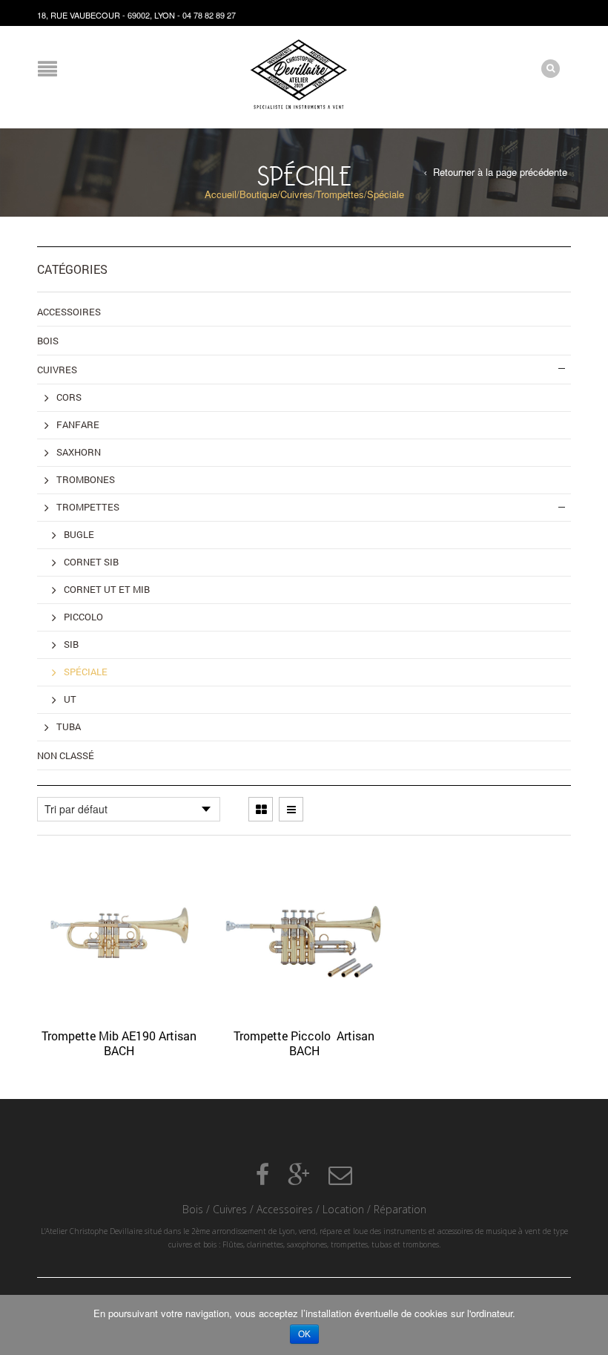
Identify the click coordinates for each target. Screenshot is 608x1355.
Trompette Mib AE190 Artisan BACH (119, 1043)
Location (343, 1209)
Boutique (258, 194)
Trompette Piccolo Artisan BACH (304, 1043)
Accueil (221, 194)
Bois (192, 1209)
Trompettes (340, 194)
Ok (304, 1334)
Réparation (400, 1209)
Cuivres (296, 194)
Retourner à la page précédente (500, 172)
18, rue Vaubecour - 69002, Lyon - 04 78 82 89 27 (136, 15)
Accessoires (285, 1209)
